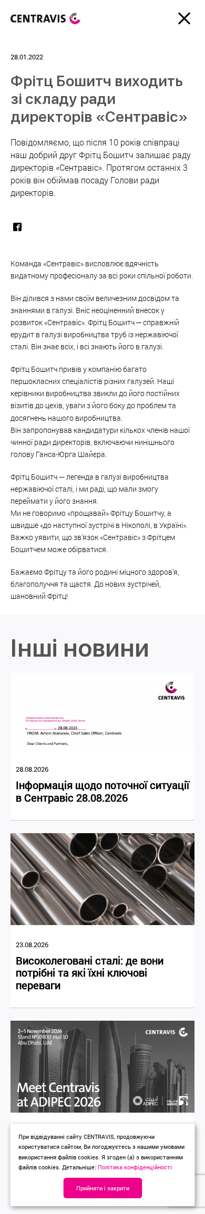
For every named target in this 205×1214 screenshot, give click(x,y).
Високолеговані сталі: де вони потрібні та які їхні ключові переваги (89, 973)
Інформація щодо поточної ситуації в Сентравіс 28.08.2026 (102, 791)
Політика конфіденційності (135, 1167)
